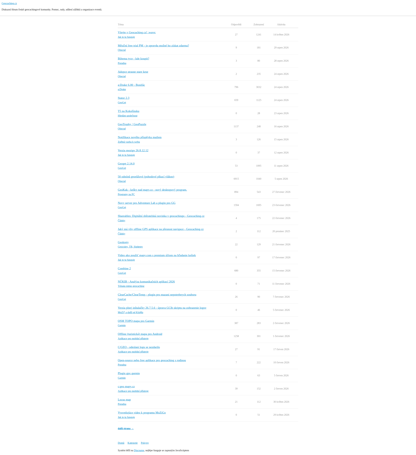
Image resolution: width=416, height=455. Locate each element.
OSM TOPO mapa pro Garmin (136, 321)
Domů (121, 443)
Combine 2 (124, 268)
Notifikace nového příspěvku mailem (140, 137)
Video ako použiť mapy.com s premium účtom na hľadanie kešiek (157, 255)
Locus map (124, 399)
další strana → (126, 428)
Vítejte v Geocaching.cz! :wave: (137, 32)
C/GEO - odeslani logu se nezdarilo (139, 347)
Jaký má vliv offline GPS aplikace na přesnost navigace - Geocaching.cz (161, 229)
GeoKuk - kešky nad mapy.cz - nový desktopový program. (152, 189)
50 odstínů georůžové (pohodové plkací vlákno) (146, 176)
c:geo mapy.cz (126, 386)
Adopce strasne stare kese (133, 71)
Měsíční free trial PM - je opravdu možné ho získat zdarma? (153, 45)
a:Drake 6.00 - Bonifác (131, 84)
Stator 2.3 (123, 97)
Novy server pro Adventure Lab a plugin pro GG (147, 202)
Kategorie (133, 443)
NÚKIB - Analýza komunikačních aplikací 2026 (146, 281)
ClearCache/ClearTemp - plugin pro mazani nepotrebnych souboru (157, 294)
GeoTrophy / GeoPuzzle (132, 124)
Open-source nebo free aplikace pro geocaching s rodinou (152, 360)
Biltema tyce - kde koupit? (133, 58)
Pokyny (145, 443)
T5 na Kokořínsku (128, 111)
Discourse (139, 450)
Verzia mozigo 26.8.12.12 (133, 150)
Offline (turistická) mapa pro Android (140, 334)
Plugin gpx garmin (129, 373)
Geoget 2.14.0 (126, 163)
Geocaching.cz (9, 3)
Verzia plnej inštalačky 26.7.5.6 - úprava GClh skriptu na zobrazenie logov (162, 307)
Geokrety (123, 242)
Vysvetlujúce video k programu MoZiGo (142, 412)
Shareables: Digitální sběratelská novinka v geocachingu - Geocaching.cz (161, 216)
